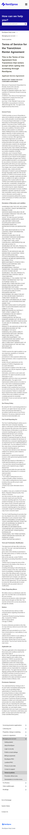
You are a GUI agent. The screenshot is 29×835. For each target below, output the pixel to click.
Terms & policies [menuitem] (10, 772)
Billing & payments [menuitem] (10, 755)
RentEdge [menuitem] (6, 789)
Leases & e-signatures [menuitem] (9, 735)
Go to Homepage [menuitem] (6, 800)
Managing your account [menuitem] (9, 738)
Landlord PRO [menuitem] (9, 762)
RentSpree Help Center (8, 32)
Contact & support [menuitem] (10, 769)
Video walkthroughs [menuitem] (8, 786)
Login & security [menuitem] (9, 749)
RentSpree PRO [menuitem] (9, 759)
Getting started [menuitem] (9, 742)
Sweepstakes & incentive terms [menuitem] (13, 779)
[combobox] (13, 23)
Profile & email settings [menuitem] (11, 752)
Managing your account (8, 36)
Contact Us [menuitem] (5, 811)
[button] (25, 725)
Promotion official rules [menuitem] (11, 776)
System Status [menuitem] (6, 806)
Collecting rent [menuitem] (7, 728)
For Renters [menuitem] (6, 782)
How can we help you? (12, 18)
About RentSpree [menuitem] (9, 745)
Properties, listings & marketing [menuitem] (11, 732)
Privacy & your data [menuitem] (10, 766)
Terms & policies (6, 39)
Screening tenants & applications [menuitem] (12, 725)
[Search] (25, 23)
